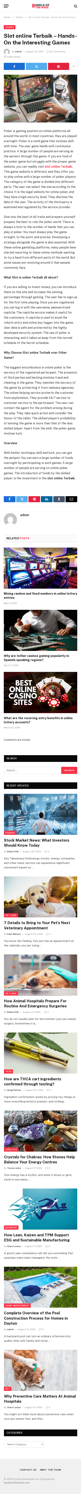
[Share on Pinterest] (58, 66)
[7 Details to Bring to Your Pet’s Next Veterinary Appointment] (40, 897)
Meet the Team (50, 1469)
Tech (8, 1071)
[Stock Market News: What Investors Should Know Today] (40, 814)
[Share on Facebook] (14, 66)
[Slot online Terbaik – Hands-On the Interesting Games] (40, 98)
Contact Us (28, 1469)
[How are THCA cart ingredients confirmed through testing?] (40, 1053)
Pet (7, 1389)
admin (18, 51)
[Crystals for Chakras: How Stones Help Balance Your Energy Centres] (40, 1131)
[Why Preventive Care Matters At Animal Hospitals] (40, 1370)
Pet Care (11, 915)
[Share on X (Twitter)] (36, 66)
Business (11, 1227)
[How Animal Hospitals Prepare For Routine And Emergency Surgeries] (40, 975)
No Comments (58, 51)
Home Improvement (17, 1305)
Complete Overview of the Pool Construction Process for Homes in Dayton (36, 1318)
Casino (9, 27)
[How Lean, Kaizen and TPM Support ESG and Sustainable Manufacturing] (40, 1209)
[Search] (75, 6)
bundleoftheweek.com (17, 1482)
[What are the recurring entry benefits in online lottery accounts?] (40, 692)
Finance (10, 833)
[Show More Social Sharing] (73, 66)
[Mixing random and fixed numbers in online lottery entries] (40, 568)
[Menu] (6, 6)
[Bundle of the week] (40, 6)
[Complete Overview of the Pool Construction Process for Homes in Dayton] (40, 1287)
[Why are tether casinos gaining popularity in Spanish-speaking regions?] (40, 630)
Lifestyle (11, 1149)
